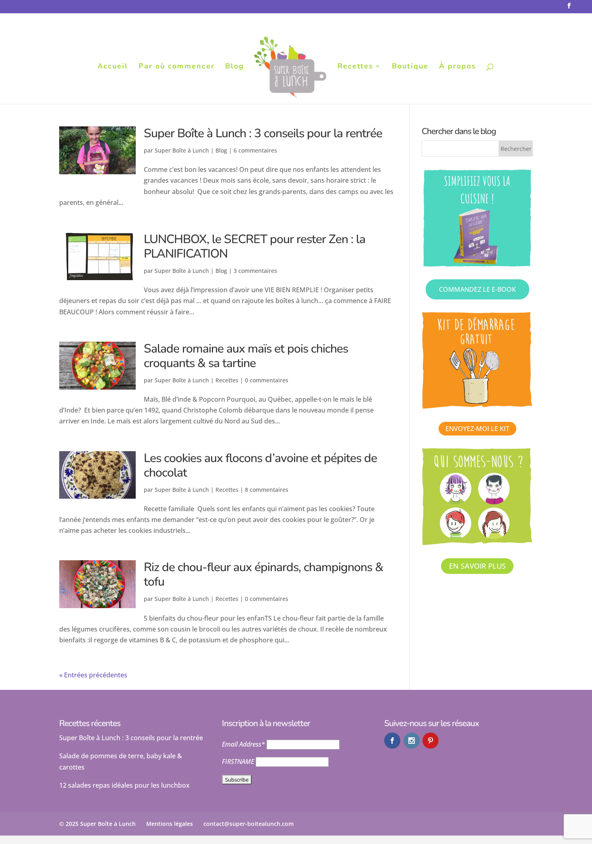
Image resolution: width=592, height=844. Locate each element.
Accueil (112, 67)
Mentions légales (169, 823)
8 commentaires (266, 489)
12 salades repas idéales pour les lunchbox (124, 785)
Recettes (355, 67)
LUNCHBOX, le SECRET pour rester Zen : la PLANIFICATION (254, 246)
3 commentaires (255, 270)
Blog (234, 67)
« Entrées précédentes (93, 675)
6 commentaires (255, 150)
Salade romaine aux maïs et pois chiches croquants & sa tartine (246, 355)
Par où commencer (177, 67)
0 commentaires (266, 380)
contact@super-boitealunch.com (248, 823)
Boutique (410, 67)
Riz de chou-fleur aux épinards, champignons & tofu (263, 574)
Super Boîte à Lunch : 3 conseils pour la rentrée (263, 133)
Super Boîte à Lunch (182, 150)
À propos (457, 67)
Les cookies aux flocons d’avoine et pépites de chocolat (260, 465)
